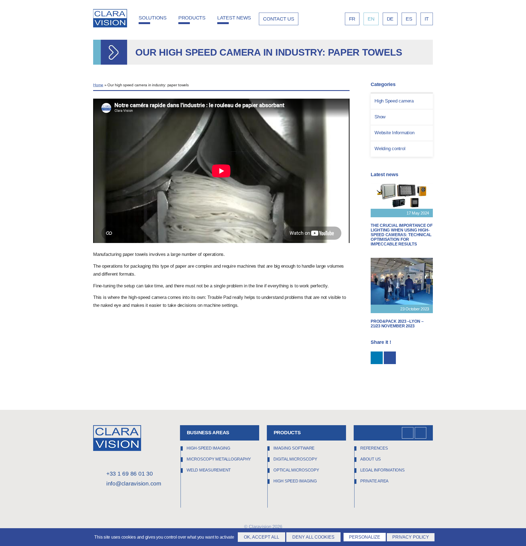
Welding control (390, 148)
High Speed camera (394, 101)
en (371, 19)
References (374, 448)
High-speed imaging (208, 448)
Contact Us (278, 19)
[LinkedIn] (407, 433)
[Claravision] (110, 19)
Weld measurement (209, 470)
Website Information (394, 132)
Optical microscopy (296, 470)
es (409, 19)
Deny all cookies (313, 537)
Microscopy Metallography (219, 459)
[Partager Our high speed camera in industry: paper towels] (377, 357)
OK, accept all (261, 537)
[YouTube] (420, 433)
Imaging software (294, 448)
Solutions (153, 18)
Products (191, 18)
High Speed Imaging (295, 481)
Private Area (374, 481)
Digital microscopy (295, 459)
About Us (370, 459)
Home (98, 85)
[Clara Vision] (117, 449)
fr (352, 19)
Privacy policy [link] (410, 537)
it (427, 19)
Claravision (260, 526)
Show (380, 116)
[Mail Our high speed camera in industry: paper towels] (390, 357)
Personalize (364, 537)
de (390, 19)
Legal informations (382, 470)
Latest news (234, 18)
